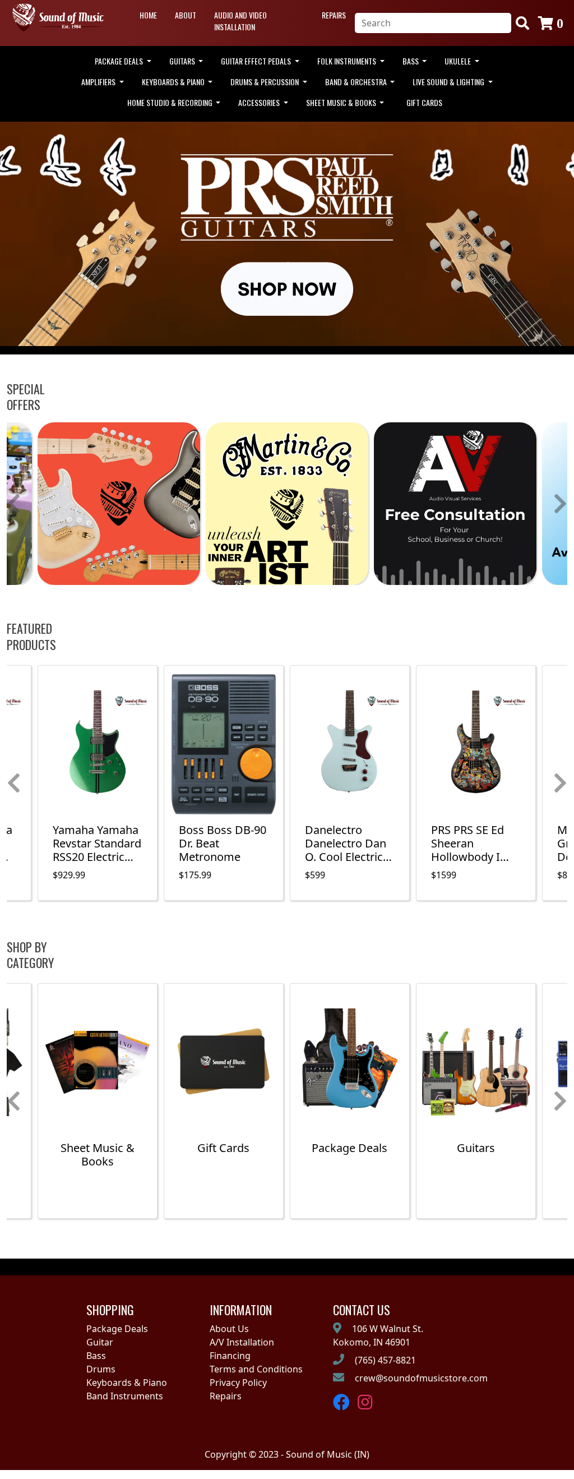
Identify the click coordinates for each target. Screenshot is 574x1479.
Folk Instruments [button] (347, 61)
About (185, 15)
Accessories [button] (259, 102)
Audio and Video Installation (240, 21)
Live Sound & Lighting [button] (449, 81)
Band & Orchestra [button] (356, 81)
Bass (96, 1355)
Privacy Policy (238, 1382)
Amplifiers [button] (99, 81)
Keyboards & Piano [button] (174, 81)
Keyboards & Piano (126, 1382)
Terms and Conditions (256, 1369)
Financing (230, 1355)
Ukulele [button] (459, 61)
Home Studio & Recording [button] (170, 102)
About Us (229, 1329)
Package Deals (117, 1329)
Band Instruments (124, 1396)
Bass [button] (411, 61)
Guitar (99, 1342)
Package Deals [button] (120, 61)
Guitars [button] (183, 61)
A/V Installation (242, 1342)
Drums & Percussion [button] (265, 81)
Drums (100, 1369)
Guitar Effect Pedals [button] (257, 61)
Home (148, 15)
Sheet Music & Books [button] (342, 102)
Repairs (334, 15)
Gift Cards (424, 102)
